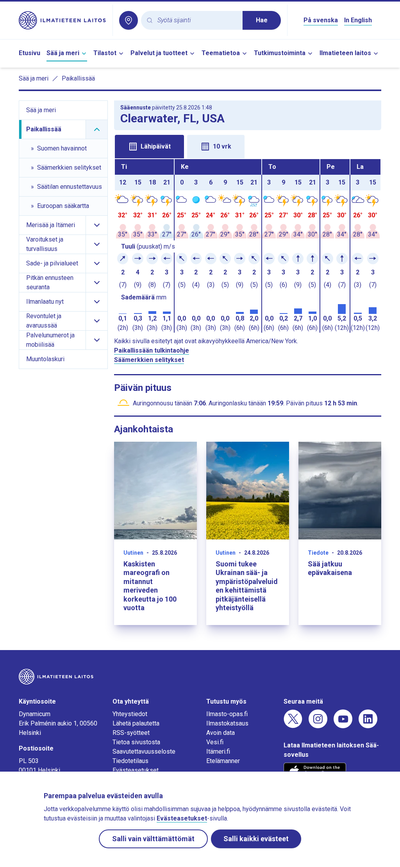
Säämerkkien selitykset (149, 360)
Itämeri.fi (218, 751)
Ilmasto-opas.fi (227, 714)
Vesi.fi (214, 742)
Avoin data (220, 732)
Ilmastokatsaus (227, 723)
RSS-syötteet (131, 732)
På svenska (321, 20)
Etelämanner (223, 761)
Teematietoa (221, 53)
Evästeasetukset (135, 770)
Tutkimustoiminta (279, 53)
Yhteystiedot (129, 714)
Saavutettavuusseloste (143, 751)
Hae (262, 20)
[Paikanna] (128, 20)
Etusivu (29, 53)
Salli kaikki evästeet (256, 839)
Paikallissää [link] (78, 78)
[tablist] (247, 145)
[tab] (149, 146)
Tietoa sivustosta (136, 742)
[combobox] (197, 20)
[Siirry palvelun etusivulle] (62, 20)
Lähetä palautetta (135, 723)
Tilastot (104, 53)
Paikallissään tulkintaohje (151, 350)
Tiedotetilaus (130, 761)
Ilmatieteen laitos (345, 53)
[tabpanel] (247, 245)
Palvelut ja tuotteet (159, 53)
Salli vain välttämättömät (153, 839)
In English (358, 20)
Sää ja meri (62, 53)
